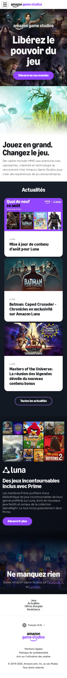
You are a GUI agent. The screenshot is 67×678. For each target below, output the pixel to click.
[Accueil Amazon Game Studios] (26, 5)
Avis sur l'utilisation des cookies (33, 656)
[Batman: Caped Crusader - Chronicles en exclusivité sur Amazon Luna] (33, 275)
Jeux (33, 600)
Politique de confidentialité (33, 652)
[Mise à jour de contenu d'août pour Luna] (33, 215)
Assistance (33, 609)
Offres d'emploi (33, 606)
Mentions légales (34, 648)
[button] (5, 4)
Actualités (34, 603)
